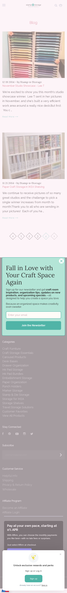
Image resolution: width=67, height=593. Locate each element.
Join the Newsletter (33, 325)
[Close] (61, 261)
